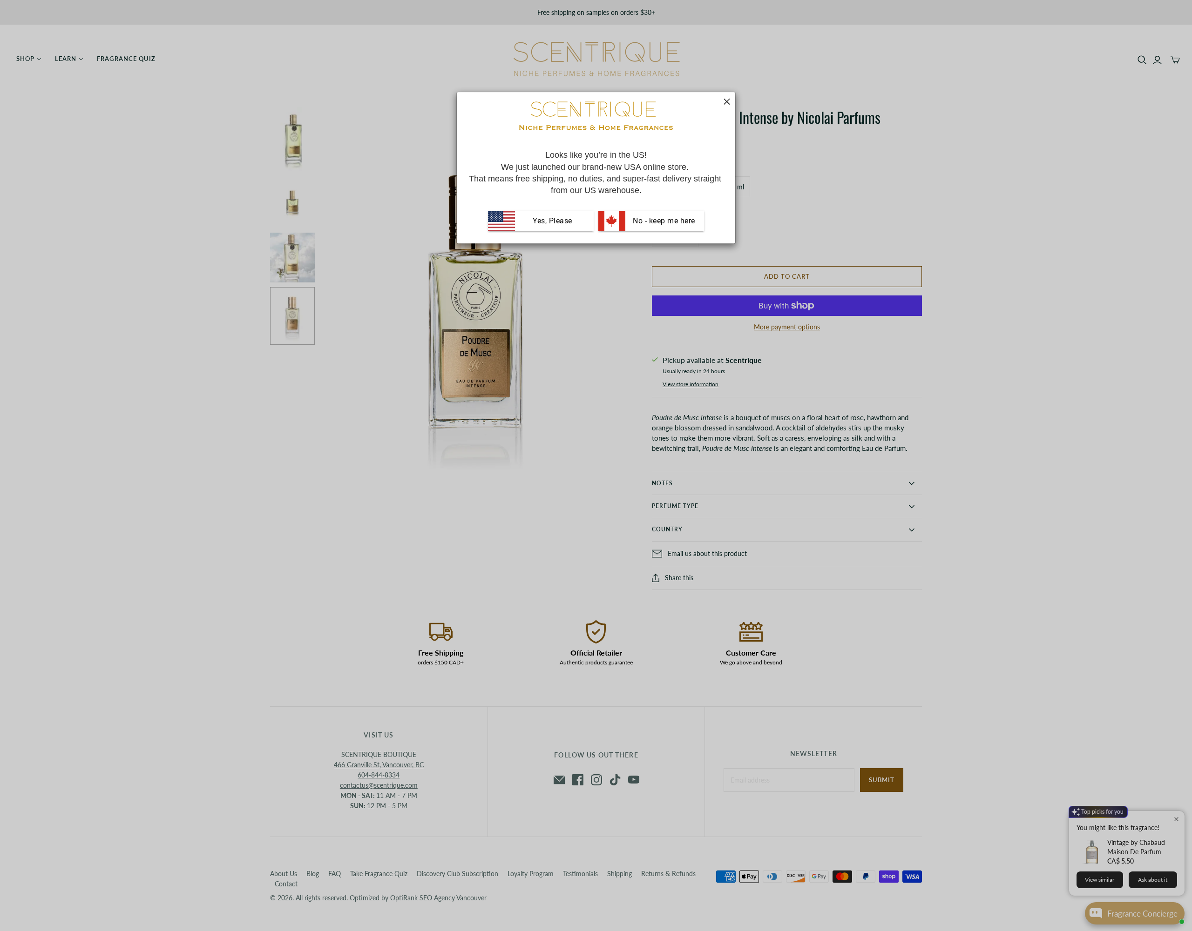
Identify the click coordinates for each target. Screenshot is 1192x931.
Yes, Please (552, 220)
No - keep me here (663, 220)
